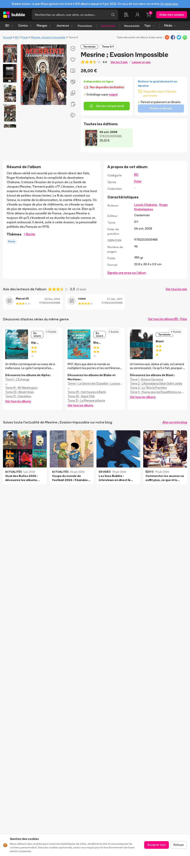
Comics (23, 25)
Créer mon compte (171, 14)
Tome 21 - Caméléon (18, 396)
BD (7, 25)
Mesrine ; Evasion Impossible (48, 37)
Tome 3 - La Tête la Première (148, 387)
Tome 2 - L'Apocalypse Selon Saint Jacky (156, 383)
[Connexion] (137, 14)
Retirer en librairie (161, 108)
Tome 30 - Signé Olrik (81, 396)
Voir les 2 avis (119, 62)
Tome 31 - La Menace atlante (86, 400)
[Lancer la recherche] (113, 14)
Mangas (42, 25)
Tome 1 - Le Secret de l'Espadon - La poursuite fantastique (95, 383)
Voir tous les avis (176, 289)
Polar (25, 37)
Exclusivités (108, 25)
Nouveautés (132, 25)
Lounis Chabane (145, 205)
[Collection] (126, 14)
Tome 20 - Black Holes (19, 392)
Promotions (85, 25)
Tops (147, 25)
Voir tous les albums (18, 401)
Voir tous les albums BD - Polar (167, 319)
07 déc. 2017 (114, 299)
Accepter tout (156, 845)
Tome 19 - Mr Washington (21, 387)
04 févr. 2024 (52, 299)
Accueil (7, 37)
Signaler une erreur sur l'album (126, 272)
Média (168, 25)
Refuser (178, 845)
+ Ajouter (29, 234)
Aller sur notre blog (175, 422)
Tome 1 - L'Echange (17, 379)
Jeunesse (62, 25)
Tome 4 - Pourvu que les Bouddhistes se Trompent (157, 392)
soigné (113, 94)
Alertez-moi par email (110, 106)
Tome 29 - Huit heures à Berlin (87, 392)
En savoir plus (169, 4)
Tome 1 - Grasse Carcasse (146, 379)
